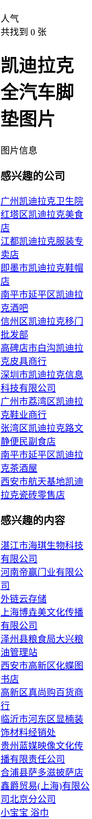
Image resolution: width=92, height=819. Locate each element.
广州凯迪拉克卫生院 (42, 201)
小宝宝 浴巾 (25, 813)
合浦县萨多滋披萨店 (42, 772)
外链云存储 (24, 599)
